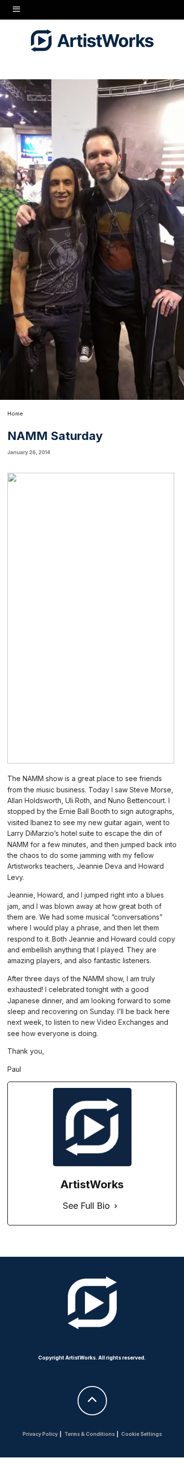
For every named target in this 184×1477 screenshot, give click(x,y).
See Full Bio (86, 1205)
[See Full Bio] (116, 1206)
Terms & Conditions (89, 1434)
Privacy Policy (40, 1434)
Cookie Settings (141, 1434)
